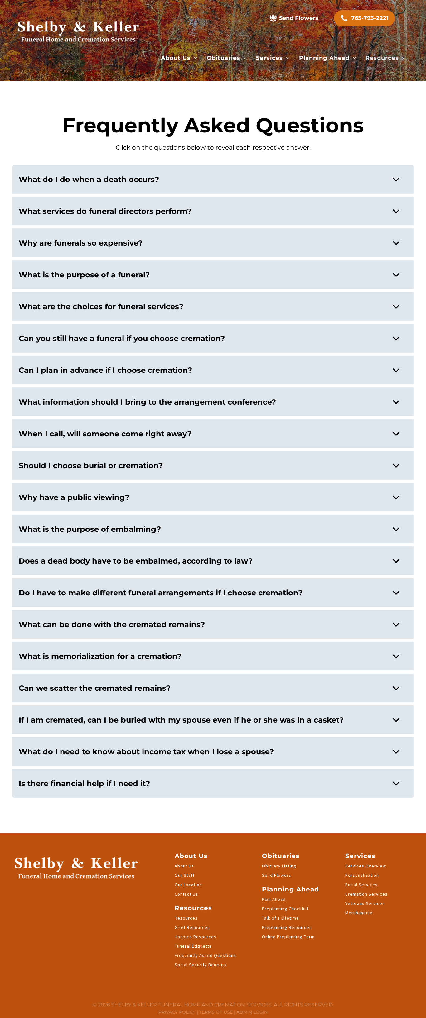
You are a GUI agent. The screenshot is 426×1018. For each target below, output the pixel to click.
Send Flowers (276, 875)
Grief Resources (192, 927)
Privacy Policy (177, 1012)
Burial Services (361, 884)
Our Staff (185, 875)
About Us (184, 866)
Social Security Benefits (201, 965)
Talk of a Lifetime (280, 918)
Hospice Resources (195, 936)
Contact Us (186, 894)
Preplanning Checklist (285, 908)
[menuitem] (179, 58)
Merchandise (359, 912)
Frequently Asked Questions (205, 955)
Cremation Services (366, 894)
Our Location (188, 884)
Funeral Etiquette (193, 946)
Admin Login (252, 1012)
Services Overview (365, 866)
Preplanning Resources (287, 927)
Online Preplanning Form (288, 936)
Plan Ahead (274, 899)
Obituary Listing (279, 866)
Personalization (362, 875)
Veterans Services (365, 903)
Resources (186, 918)
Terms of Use (216, 1012)
